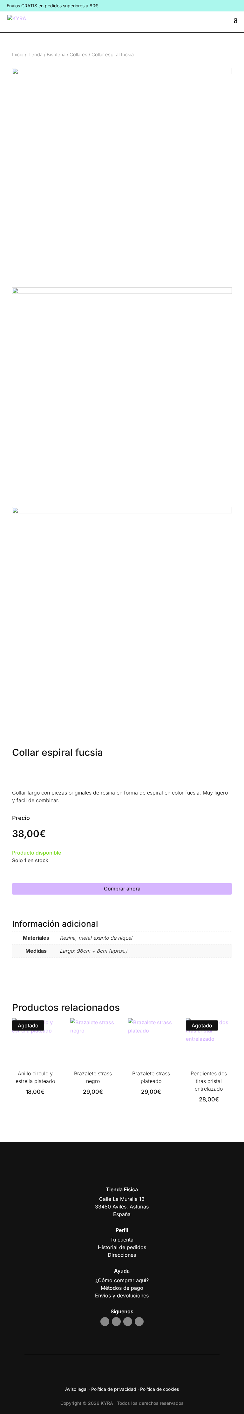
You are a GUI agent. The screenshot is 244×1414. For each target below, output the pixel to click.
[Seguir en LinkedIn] (139, 1321)
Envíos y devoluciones (122, 1295)
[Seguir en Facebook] (116, 1321)
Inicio (18, 55)
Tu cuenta (121, 1239)
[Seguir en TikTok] (127, 1321)
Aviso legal (76, 1389)
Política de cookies (159, 1389)
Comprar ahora (122, 888)
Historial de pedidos (122, 1247)
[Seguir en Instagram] (104, 1321)
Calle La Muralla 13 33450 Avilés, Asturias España (122, 1206)
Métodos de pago (122, 1288)
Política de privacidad (113, 1389)
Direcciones (122, 1255)
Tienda (35, 55)
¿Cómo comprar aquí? (122, 1280)
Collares (78, 55)
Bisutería (56, 55)
